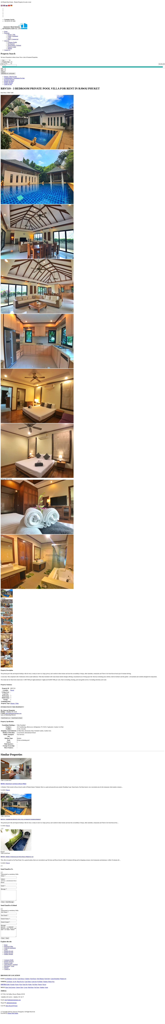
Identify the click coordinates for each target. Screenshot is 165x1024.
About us (6, 40)
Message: (4, 889)
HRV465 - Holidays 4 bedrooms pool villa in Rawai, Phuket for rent (17, 856)
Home (5, 31)
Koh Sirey (47, 978)
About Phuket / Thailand (14, 45)
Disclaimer (7, 966)
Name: (3, 876)
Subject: (3, 879)
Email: (3, 886)
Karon (17, 984)
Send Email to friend (17, 718)
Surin (46, 987)
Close (2, 902)
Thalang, (45, 981)
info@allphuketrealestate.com (13, 713)
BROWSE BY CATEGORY (8, 73)
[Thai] (4, 5)
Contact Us (7, 50)
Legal (12, 966)
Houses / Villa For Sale (10, 76)
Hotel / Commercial (13, 39)
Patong (40, 984)
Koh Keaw (33, 978)
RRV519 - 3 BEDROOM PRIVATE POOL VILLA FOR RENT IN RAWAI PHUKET (21, 819)
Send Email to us (5, 718)
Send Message (9, 902)
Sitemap (10, 48)
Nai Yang (36, 987)
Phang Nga (51, 981)
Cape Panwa (20, 978)
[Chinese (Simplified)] (9, 5)
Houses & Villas (8, 946)
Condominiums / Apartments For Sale (14, 78)
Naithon (42, 987)
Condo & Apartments (10, 948)
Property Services (9, 961)
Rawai (12, 690)
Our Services (11, 44)
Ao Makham (8, 978)
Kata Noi (25, 984)
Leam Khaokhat (55, 978)
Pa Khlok (39, 981)
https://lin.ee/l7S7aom (11, 1005)
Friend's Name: (5, 918)
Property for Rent (9, 81)
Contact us (7, 969)
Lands (9, 37)
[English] (2, 5)
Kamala (12, 984)
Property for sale (8, 951)
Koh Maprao (40, 978)
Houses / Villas (14, 703)
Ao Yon (14, 978)
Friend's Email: (5, 922)
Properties (7, 33)
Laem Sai (34, 981)
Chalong (27, 978)
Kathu (30, 984)
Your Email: (4, 915)
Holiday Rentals (8, 83)
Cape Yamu (27, 981)
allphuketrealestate (12, 1003)
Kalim (8, 984)
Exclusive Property (9, 79)
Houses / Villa (11, 34)
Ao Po (14, 981)
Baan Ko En (20, 981)
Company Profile (12, 42)
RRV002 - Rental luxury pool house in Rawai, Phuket (13, 783)
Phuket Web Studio (13, 1013)
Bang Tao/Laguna (10, 987)
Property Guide (12, 47)
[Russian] (7, 5)
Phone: (2, 882)
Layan (25, 987)
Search (3, 71)
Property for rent (8, 952)
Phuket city (63, 978)
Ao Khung (9, 981)
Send (7, 938)
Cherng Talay (19, 987)
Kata (20, 984)
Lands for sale (8, 84)
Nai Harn (34, 984)
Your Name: (4, 912)
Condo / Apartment (13, 36)
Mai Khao (31, 987)
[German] (11, 5)
